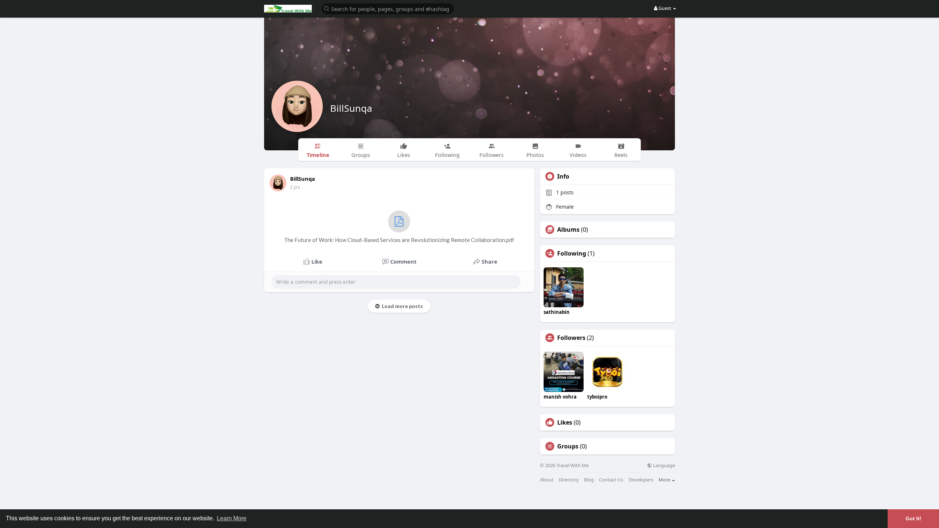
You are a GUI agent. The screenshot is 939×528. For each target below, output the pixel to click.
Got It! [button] (913, 518)
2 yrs (295, 187)
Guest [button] (664, 8)
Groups (567, 446)
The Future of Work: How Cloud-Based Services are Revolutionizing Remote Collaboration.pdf (399, 239)
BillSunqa (351, 108)
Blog (589, 479)
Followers (571, 338)
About (546, 479)
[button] (387, 8)
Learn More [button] (231, 518)
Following (571, 253)
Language (663, 465)
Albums (568, 229)
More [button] (664, 479)
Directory (569, 479)
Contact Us (611, 479)
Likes (564, 422)
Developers (641, 479)
